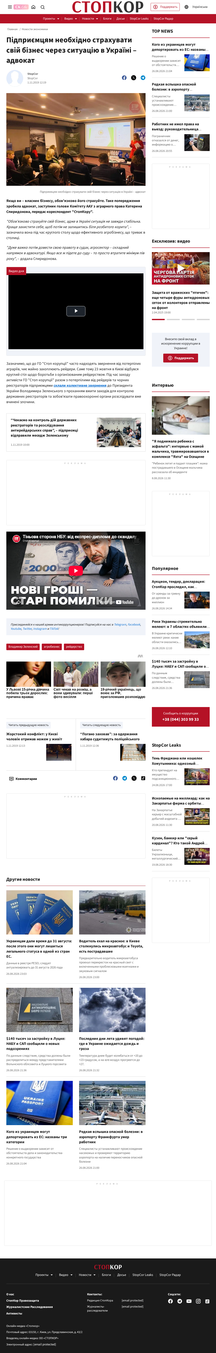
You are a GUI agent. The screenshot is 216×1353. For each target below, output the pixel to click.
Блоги (107, 18)
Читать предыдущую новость (28, 725)
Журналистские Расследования (29, 1307)
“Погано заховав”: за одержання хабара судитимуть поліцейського (110, 736)
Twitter (27, 629)
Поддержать (168, 7)
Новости (88, 18)
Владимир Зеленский (23, 646)
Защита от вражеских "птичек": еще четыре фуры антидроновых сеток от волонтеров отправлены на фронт (181, 300)
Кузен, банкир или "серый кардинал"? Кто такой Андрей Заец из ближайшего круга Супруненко (178, 846)
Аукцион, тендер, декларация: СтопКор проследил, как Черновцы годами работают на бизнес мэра (179, 589)
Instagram (40, 629)
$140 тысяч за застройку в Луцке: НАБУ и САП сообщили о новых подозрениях (35, 1044)
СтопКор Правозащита (22, 1301)
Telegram (120, 624)
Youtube (16, 629)
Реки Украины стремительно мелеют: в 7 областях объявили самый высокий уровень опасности (179, 629)
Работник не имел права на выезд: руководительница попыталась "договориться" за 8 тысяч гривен (180, 132)
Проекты (49, 18)
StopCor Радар (163, 18)
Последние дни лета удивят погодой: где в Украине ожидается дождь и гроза (111, 1044)
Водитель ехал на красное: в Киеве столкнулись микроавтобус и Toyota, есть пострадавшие (111, 946)
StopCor (32, 74)
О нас (10, 1294)
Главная (12, 29)
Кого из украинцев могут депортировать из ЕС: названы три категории (36, 1137)
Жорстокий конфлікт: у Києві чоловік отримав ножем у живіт (34, 736)
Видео (68, 18)
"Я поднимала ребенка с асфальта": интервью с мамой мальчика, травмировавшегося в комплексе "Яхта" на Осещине (180, 449)
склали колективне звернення (80, 385)
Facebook (134, 624)
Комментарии (26, 779)
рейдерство (74, 646)
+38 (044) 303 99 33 (180, 719)
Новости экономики (35, 29)
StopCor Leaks (139, 18)
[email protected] (44, 1344)
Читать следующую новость (101, 725)
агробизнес (52, 646)
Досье (120, 18)
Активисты (14, 1314)
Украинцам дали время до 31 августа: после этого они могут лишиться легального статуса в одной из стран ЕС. (39, 949)
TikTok (54, 629)
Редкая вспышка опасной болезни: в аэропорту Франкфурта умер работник (111, 1137)
